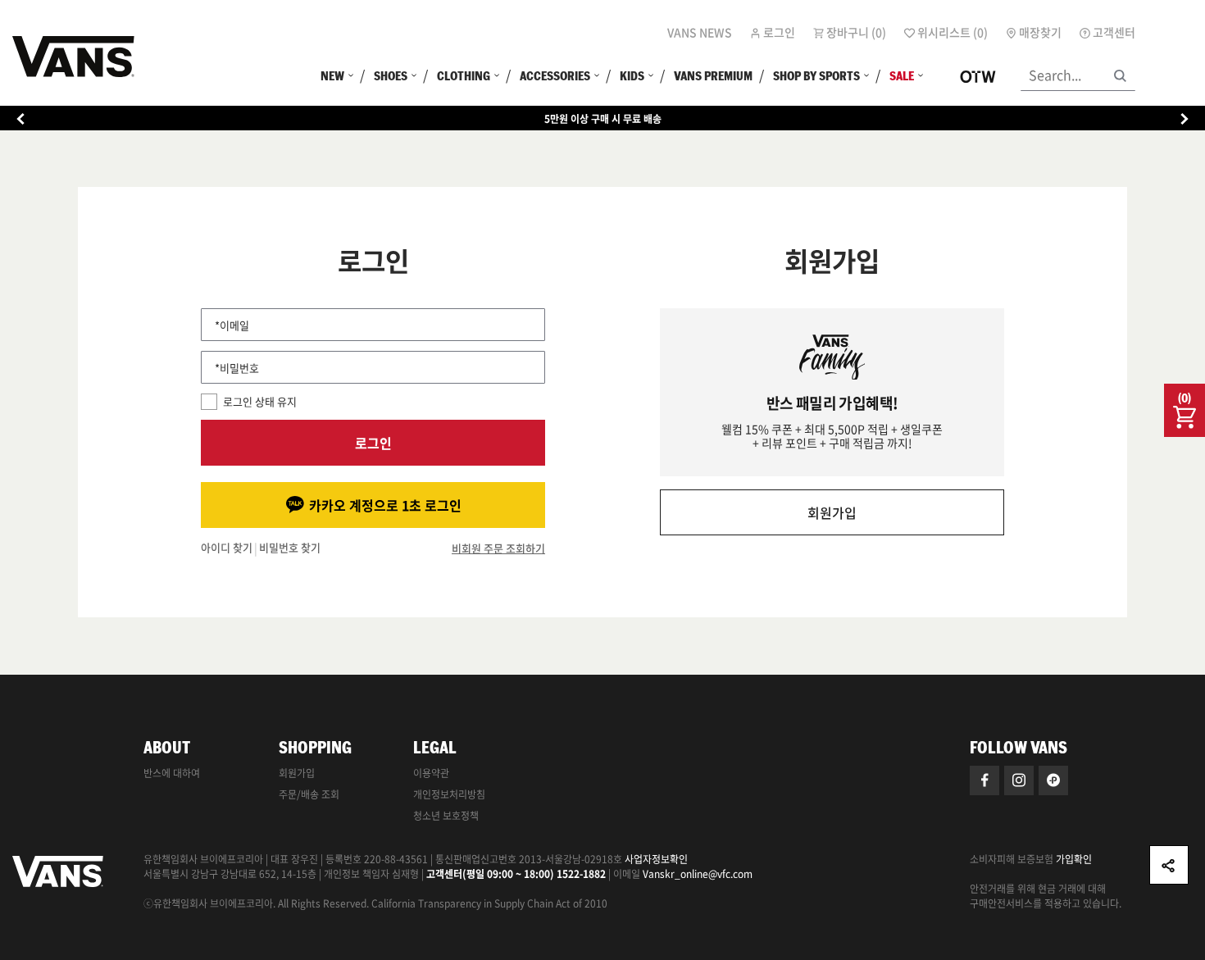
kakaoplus (1053, 780)
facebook (984, 780)
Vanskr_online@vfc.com (698, 874)
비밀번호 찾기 (290, 548)
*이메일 (232, 325)
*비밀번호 (237, 367)
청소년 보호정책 (446, 815)
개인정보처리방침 (449, 794)
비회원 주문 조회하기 (498, 548)
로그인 (373, 443)
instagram (1019, 780)
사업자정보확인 (656, 859)
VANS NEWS (699, 32)
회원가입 (832, 512)
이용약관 (431, 773)
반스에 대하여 (171, 773)
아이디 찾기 (226, 548)
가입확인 (1074, 859)
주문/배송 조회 (309, 794)
